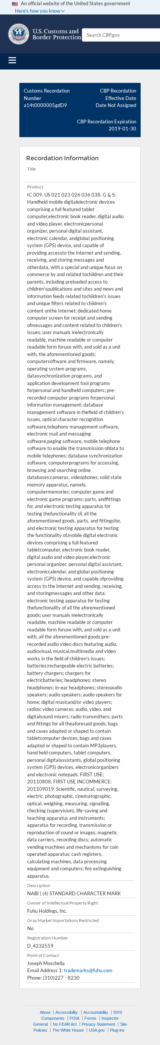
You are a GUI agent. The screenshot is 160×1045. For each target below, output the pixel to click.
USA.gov (97, 1030)
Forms (90, 1018)
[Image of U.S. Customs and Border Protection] (44, 34)
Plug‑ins (117, 1030)
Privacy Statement (98, 1024)
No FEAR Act (65, 1024)
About (45, 1012)
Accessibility (66, 1012)
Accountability (95, 1012)
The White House (68, 1030)
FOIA (74, 1018)
